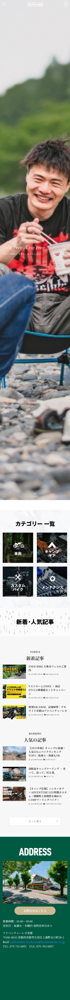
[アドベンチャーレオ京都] (35, 4)
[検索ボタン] (66, 4)
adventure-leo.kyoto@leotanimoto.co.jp (38, 942)
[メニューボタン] (4, 4)
